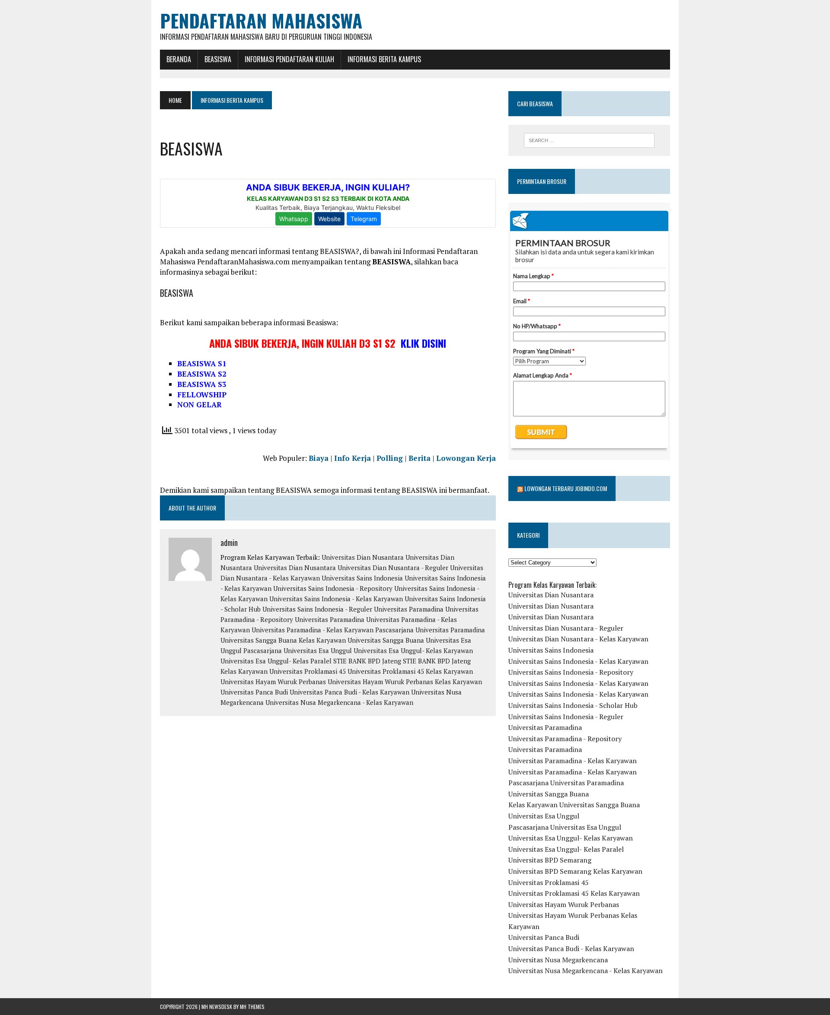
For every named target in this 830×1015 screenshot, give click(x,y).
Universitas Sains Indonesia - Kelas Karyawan (336, 598)
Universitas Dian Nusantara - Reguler (393, 567)
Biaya (319, 458)
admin (229, 542)
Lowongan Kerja (466, 458)
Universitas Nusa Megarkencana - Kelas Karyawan (339, 702)
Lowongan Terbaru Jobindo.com (565, 488)
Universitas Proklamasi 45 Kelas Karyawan (410, 671)
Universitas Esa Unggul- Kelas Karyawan (413, 650)
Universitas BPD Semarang (549, 860)
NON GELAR (199, 404)
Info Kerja (352, 458)
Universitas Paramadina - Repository (565, 738)
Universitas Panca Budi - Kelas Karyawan (349, 692)
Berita (420, 458)
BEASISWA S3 (202, 384)
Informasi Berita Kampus (384, 59)
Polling (390, 458)
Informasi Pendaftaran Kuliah (289, 59)
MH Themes (252, 1006)
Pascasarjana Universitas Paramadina (430, 629)
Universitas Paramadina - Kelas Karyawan (313, 629)
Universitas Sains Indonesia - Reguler (317, 609)
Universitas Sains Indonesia (362, 578)
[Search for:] (589, 140)
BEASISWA (217, 59)
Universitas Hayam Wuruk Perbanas (273, 681)
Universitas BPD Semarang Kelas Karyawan (575, 871)
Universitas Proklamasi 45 (307, 671)
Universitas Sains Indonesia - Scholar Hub (573, 705)
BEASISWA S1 (202, 363)
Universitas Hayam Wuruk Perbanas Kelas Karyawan (405, 681)
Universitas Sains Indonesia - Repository (333, 588)
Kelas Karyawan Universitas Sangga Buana (361, 640)
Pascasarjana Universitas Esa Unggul (297, 650)
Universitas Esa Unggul (543, 816)
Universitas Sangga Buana (258, 640)
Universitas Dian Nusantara (363, 557)
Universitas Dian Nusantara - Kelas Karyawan (578, 639)
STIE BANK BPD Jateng (367, 661)
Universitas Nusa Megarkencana (558, 959)
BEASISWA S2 (202, 374)
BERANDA (178, 59)
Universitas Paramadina (409, 609)
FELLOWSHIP (202, 395)
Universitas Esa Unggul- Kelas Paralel (276, 661)
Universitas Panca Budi (254, 692)
